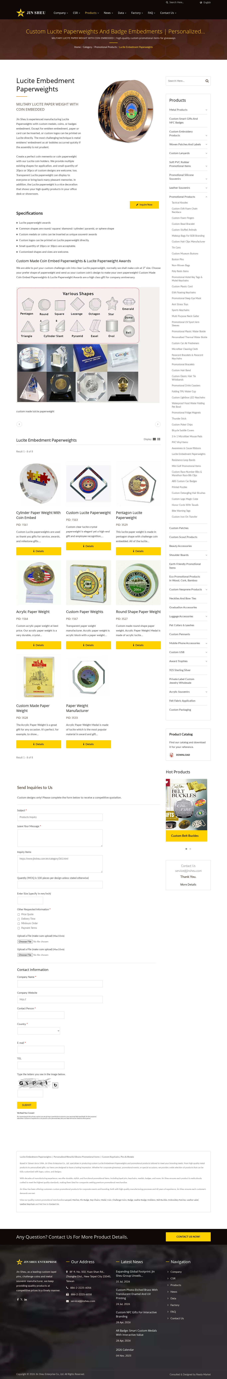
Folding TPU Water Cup (184, 391)
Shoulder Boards (179, 555)
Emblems (152, 1200)
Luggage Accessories (181, 616)
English (207, 2)
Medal (103, 1200)
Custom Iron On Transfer (184, 517)
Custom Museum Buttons (185, 253)
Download (182, 754)
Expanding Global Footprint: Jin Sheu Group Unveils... (135, 1274)
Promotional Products (105, 47)
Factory (136, 13)
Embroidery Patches (177, 1200)
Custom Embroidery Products (181, 133)
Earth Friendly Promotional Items (185, 566)
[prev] (19, 424)
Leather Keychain (27, 1204)
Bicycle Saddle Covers (183, 430)
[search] (167, 2)
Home (77, 47)
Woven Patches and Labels (185, 144)
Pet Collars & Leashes (181, 625)
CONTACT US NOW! (188, 1237)
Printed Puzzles (179, 487)
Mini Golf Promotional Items (186, 466)
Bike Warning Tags (181, 511)
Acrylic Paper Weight (33, 611)
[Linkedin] (25, 1300)
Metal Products (178, 109)
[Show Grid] (154, 439)
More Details (188, 884)
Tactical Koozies (180, 202)
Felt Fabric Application (182, 700)
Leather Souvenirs (179, 188)
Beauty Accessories (180, 546)
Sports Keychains (180, 310)
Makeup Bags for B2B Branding (188, 236)
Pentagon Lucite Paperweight (129, 515)
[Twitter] (21, 1300)
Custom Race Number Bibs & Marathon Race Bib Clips (187, 474)
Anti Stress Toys (180, 304)
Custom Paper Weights (84, 611)
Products (91, 13)
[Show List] (159, 439)
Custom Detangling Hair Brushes (188, 493)
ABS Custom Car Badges (184, 481)
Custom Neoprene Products (185, 589)
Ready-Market (203, 1375)
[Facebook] (18, 1300)
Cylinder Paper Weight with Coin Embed (38, 515)
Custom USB (176, 652)
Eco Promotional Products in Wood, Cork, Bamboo (184, 578)
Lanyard (67, 1200)
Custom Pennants (179, 634)
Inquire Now (146, 205)
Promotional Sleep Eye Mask (186, 298)
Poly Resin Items (180, 271)
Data (121, 13)
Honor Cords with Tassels (185, 505)
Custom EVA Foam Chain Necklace (184, 210)
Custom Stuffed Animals (184, 230)
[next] (158, 424)
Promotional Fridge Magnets (186, 412)
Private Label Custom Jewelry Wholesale (181, 681)
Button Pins (178, 259)
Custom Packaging (180, 709)
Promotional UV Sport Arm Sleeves (185, 324)
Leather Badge (140, 1200)
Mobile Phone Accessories (184, 643)
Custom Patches (178, 528)
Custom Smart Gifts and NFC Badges (183, 120)
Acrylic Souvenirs (179, 691)
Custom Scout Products (183, 537)
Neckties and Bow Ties (182, 598)
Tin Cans (176, 247)
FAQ (151, 13)
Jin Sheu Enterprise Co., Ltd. (50, 1374)
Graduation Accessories (183, 607)
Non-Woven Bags (181, 265)
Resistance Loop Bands (183, 460)
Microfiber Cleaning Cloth (185, 349)
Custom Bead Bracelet (183, 224)
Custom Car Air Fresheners (185, 343)
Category (87, 47)
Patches (75, 1200)
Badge (130, 1200)
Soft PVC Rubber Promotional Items (180, 164)
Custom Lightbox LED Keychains (188, 397)
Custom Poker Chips (182, 424)
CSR (75, 13)
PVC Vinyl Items (180, 442)
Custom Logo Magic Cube (185, 499)
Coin (109, 1200)
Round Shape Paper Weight (138, 611)
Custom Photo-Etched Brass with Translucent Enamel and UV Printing (137, 1294)
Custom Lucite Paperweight (88, 512)
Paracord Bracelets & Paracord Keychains (187, 357)
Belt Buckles (162, 1200)
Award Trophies (178, 661)
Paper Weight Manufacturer (77, 708)
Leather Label (192, 1200)
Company (60, 13)
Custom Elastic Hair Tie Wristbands (184, 378)
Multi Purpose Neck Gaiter (185, 316)
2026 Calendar (125, 1350)
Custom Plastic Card (182, 286)
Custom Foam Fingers (183, 218)
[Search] (207, 81)
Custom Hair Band (181, 370)
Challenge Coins (120, 1200)
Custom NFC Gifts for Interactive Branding (136, 1314)
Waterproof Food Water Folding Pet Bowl (188, 405)
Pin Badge (84, 1200)
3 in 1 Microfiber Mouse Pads (187, 436)
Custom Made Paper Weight (33, 708)
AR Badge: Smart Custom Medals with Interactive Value (136, 1333)
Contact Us (167, 13)
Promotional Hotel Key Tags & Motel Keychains (187, 279)
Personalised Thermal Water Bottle (189, 337)
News (107, 13)
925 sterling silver (180, 670)
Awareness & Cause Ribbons (186, 448)
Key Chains (95, 1200)
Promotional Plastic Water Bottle (189, 331)
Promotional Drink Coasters (186, 385)
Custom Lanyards (179, 153)
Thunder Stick (179, 418)
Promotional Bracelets (183, 364)
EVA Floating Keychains (184, 292)
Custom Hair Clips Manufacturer (188, 241)
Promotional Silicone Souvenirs (181, 177)
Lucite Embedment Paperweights (136, 47)
